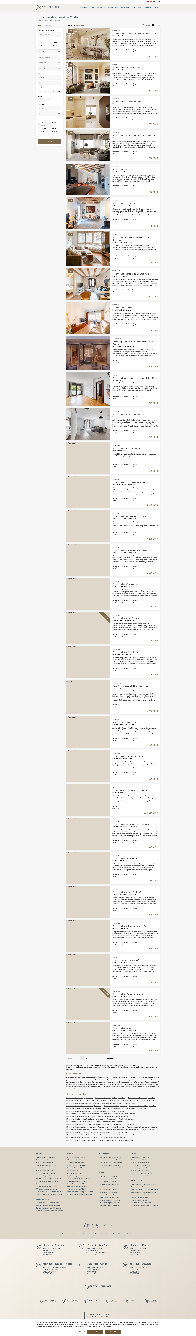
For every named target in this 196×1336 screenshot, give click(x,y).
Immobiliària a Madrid (138, 1248)
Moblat (43, 131)
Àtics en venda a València (107, 1181)
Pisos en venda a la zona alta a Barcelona (80, 1100)
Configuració (80, 1331)
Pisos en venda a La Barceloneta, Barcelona (142, 1127)
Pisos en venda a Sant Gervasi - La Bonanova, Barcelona (85, 1119)
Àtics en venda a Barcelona (45, 1162)
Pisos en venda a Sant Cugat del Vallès (144, 1187)
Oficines (121, 1234)
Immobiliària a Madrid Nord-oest (54, 1267)
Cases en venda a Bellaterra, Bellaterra (144, 1192)
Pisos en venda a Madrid (75, 1160)
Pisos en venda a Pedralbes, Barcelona (111, 1127)
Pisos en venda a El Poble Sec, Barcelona (80, 1122)
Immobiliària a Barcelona (51, 1248)
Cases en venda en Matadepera (141, 1203)
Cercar (49, 141)
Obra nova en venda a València (109, 1197)
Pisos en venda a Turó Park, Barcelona (120, 1119)
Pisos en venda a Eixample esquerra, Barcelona (82, 1103)
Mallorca (134, 1153)
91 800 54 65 (134, 1254)
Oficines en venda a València (109, 1205)
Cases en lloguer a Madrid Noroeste (48, 1208)
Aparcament (56, 134)
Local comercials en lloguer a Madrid (80, 1192)
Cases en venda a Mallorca (140, 1157)
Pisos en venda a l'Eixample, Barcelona (79, 1098)
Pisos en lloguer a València (108, 1189)
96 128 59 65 (91, 1273)
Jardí (53, 125)
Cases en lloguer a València (108, 1187)
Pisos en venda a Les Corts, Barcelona (110, 1122)
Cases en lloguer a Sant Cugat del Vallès (144, 1189)
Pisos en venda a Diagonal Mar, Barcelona (80, 1116)
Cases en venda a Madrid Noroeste (48, 1203)
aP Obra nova (113, 7)
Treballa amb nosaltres (137, 2)
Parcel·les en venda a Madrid (77, 1184)
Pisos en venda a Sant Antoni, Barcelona (80, 1108)
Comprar (83, 7)
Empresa (148, 7)
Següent (110, 1058)
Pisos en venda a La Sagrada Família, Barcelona (82, 1114)
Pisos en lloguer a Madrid (76, 1170)
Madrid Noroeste (42, 1199)
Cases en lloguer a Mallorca (140, 1168)
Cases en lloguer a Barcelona (46, 1168)
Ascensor (44, 128)
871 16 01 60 (134, 1273)
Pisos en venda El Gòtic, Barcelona (108, 1108)
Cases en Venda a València (108, 1176)
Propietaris (101, 7)
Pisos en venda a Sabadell (139, 1197)
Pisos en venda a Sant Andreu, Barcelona (119, 1140)
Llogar (92, 7)
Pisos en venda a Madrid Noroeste (48, 1205)
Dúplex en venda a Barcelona (46, 1165)
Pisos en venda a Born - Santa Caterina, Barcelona (118, 1103)
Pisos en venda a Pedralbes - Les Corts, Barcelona (118, 1114)
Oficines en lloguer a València (109, 1203)
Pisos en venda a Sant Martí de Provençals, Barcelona (84, 1135)
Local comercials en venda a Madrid (79, 1194)
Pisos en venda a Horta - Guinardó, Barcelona (82, 1132)
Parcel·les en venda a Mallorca (141, 1173)
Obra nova (55, 45)
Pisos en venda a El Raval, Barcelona (134, 1108)
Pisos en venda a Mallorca (140, 1160)
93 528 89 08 (47, 1254)
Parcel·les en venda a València (109, 1200)
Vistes (54, 122)
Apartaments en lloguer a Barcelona (48, 1178)
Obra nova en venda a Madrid (77, 1181)
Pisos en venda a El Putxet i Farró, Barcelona (121, 1135)
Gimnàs (54, 128)
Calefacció (55, 131)
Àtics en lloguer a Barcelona (45, 1173)
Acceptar (113, 1331)
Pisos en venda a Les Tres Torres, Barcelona (113, 1116)
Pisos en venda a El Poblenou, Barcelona (140, 1129)
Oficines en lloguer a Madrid (77, 1186)
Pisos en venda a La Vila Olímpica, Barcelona (81, 1137)
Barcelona (39, 1153)
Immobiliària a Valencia (94, 1267)
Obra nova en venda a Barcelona (47, 1181)
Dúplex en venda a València (108, 1184)
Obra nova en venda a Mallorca (141, 1165)
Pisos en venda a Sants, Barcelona (122, 1124)
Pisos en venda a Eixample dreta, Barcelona (110, 1098)
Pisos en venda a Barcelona (45, 1160)
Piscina (43, 125)
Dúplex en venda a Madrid (76, 1165)
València (102, 1172)
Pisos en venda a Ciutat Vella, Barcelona (141, 1098)
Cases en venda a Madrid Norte (110, 1157)
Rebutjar (95, 1331)
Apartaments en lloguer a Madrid (78, 1178)
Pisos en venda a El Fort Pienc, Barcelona (114, 1132)
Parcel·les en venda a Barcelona (47, 1184)
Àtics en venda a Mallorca (140, 1162)
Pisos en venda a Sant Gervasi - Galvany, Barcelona (83, 1106)
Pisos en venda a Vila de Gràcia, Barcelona (81, 1127)
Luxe (42, 134)
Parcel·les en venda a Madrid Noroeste (49, 1211)
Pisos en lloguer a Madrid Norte (110, 1165)
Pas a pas (76, 1234)
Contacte (157, 7)
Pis (53, 40)
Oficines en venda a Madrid (76, 1189)
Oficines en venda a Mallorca (141, 1176)
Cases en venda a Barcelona (45, 1157)
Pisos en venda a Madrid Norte (110, 1160)
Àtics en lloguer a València (108, 1192)
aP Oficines (137, 7)
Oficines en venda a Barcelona (46, 1189)
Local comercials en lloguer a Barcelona (49, 1192)
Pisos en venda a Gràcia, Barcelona (78, 1111)
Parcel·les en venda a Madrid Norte (111, 1168)
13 (102, 1058)
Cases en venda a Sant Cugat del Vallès (144, 1184)
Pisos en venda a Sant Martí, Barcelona (142, 1106)
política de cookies (105, 1326)
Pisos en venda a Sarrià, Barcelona (78, 1129)
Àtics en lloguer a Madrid (76, 1173)
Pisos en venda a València (108, 1179)
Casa (42, 40)
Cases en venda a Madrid (76, 1157)
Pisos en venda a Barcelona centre (108, 1100)
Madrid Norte (104, 1153)
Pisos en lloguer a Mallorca (140, 1170)
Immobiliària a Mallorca (138, 1267)
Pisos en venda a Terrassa (139, 1200)
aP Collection (125, 7)
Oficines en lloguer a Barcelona (46, 1186)
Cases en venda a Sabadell (140, 1195)
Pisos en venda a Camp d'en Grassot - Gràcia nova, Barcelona (87, 1124)
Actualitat (86, 1234)
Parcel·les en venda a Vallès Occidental (144, 1205)
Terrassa (43, 122)
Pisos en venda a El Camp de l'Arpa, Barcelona (108, 1129)
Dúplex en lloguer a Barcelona (46, 1176)
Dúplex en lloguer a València (109, 1195)
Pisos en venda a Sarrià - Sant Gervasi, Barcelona (139, 1100)
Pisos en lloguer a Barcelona (45, 1170)
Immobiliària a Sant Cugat (95, 1248)
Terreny (43, 45)
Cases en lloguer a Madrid (76, 1168)
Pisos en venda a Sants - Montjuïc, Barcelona (108, 1111)
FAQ (113, 1234)
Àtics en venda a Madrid (75, 1162)
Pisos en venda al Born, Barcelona (115, 1106)
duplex (54, 42)
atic (41, 42)
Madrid (70, 1153)
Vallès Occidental (137, 1180)
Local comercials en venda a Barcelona (49, 1194)
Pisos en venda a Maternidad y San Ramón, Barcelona (84, 1140)
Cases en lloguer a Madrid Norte (110, 1162)
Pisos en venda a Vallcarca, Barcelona (112, 1137)
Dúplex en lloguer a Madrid (76, 1176)
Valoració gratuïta (120, 2)
